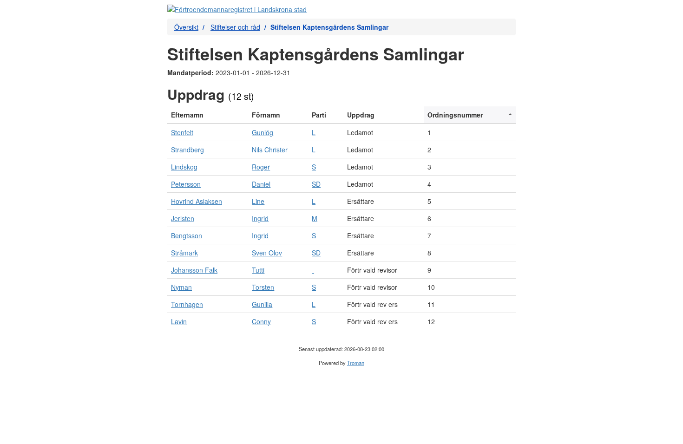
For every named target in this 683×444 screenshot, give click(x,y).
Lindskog (184, 166)
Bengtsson (186, 235)
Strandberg (187, 149)
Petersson (186, 184)
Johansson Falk (194, 269)
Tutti (258, 269)
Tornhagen (187, 304)
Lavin (179, 321)
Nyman (181, 287)
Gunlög (262, 132)
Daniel (261, 184)
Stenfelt (182, 132)
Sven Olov (267, 252)
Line (258, 201)
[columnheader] (207, 115)
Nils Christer (270, 149)
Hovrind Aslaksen (196, 201)
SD (316, 184)
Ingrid (260, 218)
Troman (355, 362)
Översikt (186, 27)
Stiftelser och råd (235, 27)
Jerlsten (182, 218)
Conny (261, 321)
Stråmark (184, 252)
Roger (261, 166)
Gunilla (262, 304)
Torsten (263, 287)
